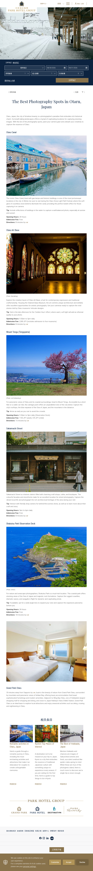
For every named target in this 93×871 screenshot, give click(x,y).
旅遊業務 (20, 831)
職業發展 (61, 831)
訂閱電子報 (56, 850)
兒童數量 (62, 73)
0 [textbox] (78, 73)
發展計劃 (38, 831)
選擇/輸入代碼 (10, 81)
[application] (46, 862)
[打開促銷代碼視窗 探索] (63, 3)
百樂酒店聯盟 (29, 831)
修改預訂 (16, 62)
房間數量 (9, 73)
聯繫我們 (53, 831)
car (27, 222)
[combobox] (25, 68)
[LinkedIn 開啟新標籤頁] (47, 838)
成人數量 (35, 73)
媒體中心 (46, 831)
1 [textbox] (25, 73)
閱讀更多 (13, 784)
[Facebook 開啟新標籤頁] (40, 838)
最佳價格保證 (11, 831)
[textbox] (25, 68)
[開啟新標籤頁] (52, 838)
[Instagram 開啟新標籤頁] (44, 838)
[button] (56, 68)
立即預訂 (72, 80)
